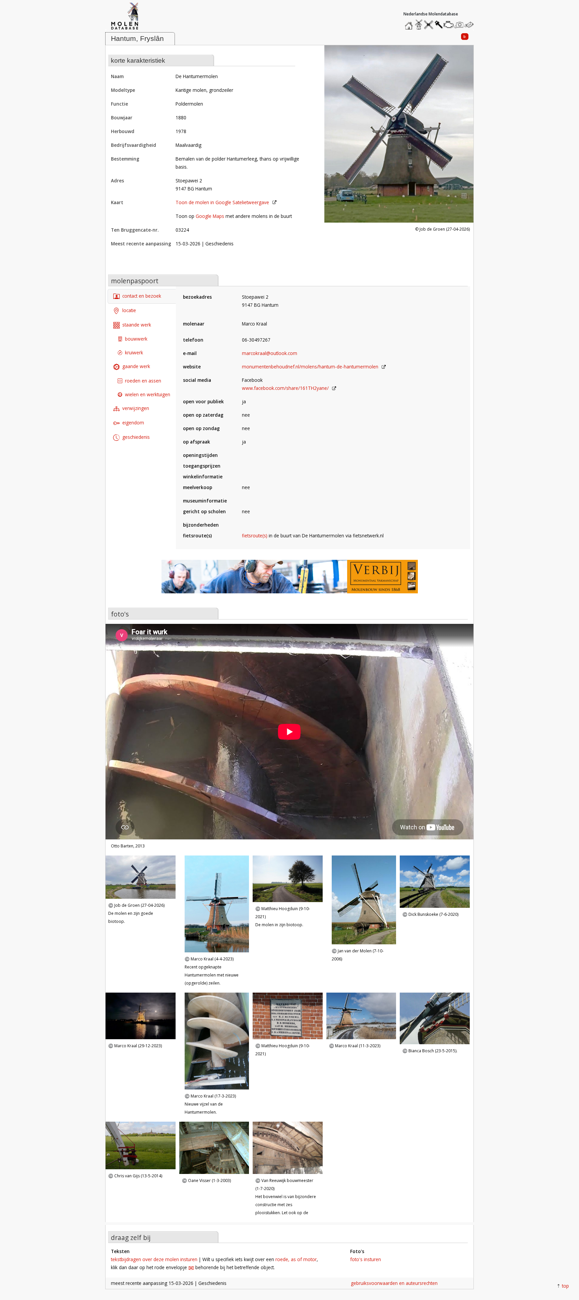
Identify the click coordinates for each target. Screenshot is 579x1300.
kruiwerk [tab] (134, 352)
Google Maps (210, 216)
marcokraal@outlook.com (269, 353)
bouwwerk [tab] (136, 339)
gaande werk (136, 366)
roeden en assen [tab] (143, 380)
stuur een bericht (471, 24)
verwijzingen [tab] (135, 408)
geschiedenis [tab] (136, 437)
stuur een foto (459, 24)
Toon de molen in (222, 202)
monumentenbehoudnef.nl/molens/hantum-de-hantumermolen (310, 366)
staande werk (136, 324)
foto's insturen (365, 1259)
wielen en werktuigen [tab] (147, 394)
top (565, 1286)
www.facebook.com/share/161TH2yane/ (285, 388)
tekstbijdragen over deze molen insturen (154, 1259)
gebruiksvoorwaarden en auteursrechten (394, 1283)
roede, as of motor (296, 1259)
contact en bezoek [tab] (141, 296)
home (409, 23)
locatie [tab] (129, 310)
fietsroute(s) (254, 535)
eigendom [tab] (133, 422)
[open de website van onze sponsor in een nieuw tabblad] (289, 580)
